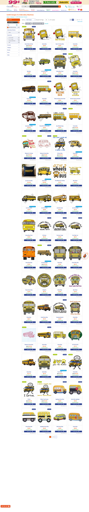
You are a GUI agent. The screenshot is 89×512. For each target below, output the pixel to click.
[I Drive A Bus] (60, 144)
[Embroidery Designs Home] (13, 6)
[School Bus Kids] (75, 253)
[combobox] (44, 6)
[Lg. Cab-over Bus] (29, 171)
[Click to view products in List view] (71, 20)
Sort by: (23, 19)
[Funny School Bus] (29, 280)
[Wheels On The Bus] (29, 144)
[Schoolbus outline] (29, 116)
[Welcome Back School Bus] (60, 89)
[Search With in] (18, 22)
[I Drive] (29, 390)
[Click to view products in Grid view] (73, 20)
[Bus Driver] (75, 171)
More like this (32, 50)
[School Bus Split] (29, 417)
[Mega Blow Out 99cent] (44, 2)
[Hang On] (44, 280)
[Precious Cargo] (60, 226)
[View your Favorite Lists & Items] (79, 10)
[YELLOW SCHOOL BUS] (44, 116)
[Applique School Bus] (60, 390)
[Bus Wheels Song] (60, 116)
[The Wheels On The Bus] (60, 171)
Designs (12, 17)
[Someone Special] (60, 308)
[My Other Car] (75, 226)
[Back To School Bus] (60, 34)
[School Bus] (44, 34)
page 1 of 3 (78, 19)
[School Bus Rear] (29, 253)
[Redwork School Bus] (44, 144)
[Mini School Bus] (60, 417)
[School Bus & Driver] (29, 34)
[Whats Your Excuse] (44, 390)
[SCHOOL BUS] (44, 62)
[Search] (59, 6)
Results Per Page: (40, 19)
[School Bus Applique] (75, 390)
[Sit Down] (44, 226)
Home (8, 17)
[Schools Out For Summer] (75, 89)
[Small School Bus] (44, 308)
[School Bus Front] (60, 62)
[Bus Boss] (29, 62)
